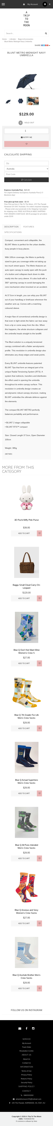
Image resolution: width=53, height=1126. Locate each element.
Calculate (27, 180)
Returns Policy (26, 1079)
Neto (35, 1121)
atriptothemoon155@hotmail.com (28, 1099)
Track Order (26, 1047)
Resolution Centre (26, 1051)
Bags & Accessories (25, 39)
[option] (26, 78)
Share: (38, 45)
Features (28, 227)
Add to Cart (24, 533)
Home (4, 39)
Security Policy (26, 1083)
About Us (26, 1059)
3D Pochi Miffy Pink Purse (26, 520)
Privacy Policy (26, 1075)
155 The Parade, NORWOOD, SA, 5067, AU (28, 1103)
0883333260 (28, 1095)
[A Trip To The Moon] (26, 19)
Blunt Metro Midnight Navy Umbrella (18, 42)
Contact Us (26, 1063)
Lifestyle (12, 39)
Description (11, 227)
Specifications (13, 232)
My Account (32, 4)
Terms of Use (26, 1071)
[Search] (46, 33)
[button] (45, 1117)
